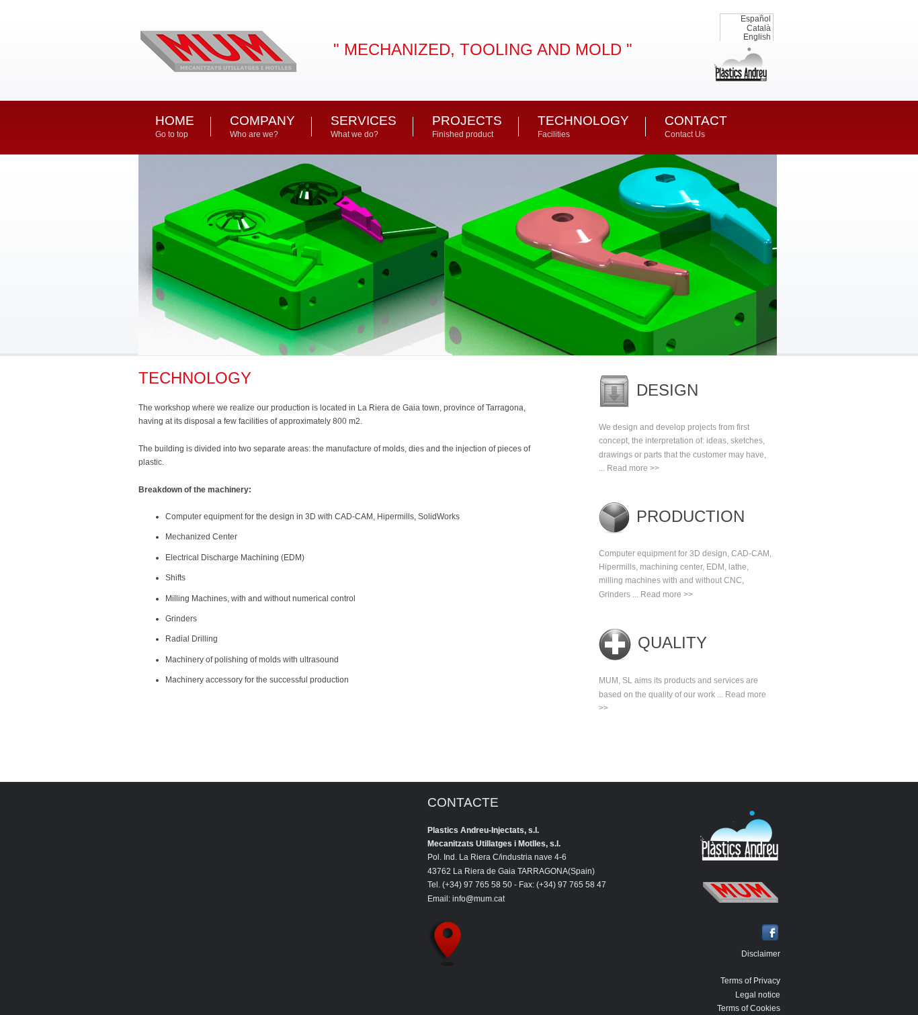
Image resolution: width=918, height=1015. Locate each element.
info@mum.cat (478, 898)
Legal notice (757, 995)
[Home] (218, 72)
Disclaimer (760, 954)
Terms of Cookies (748, 1008)
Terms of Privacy (750, 980)
